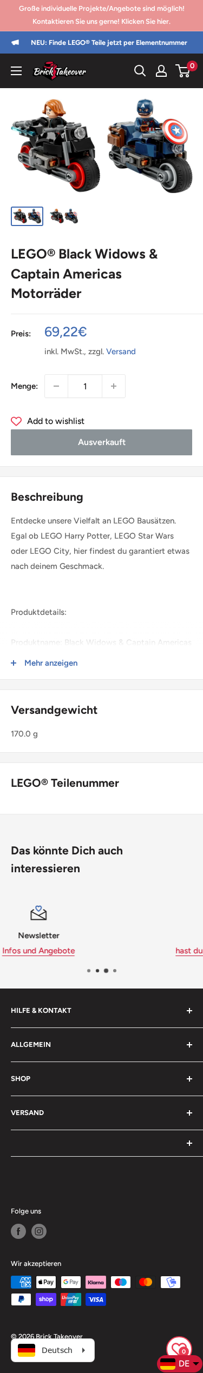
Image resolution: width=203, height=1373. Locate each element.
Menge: (24, 386)
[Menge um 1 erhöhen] (113, 386)
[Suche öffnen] (140, 71)
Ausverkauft (102, 442)
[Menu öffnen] (16, 71)
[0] (183, 70)
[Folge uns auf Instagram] (39, 1231)
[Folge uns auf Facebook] (18, 1231)
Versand (121, 351)
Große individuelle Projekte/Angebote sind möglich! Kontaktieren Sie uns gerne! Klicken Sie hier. (102, 14)
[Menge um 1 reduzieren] (56, 386)
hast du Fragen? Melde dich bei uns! (119, 951)
